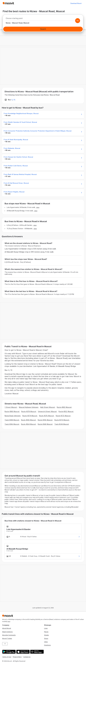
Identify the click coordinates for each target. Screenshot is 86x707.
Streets (46, 635)
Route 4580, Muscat (12, 411)
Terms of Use (6, 657)
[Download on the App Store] (22, 652)
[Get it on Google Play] (8, 652)
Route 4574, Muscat (29, 416)
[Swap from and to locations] (77, 20)
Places (46, 632)
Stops (46, 638)
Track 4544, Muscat (61, 424)
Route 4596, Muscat (45, 420)
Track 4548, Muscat (12, 420)
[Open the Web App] (36, 652)
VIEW (37, 207)
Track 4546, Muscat (12, 424)
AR (5, 643)
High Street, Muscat (47, 407)
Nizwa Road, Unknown (12, 416)
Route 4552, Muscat (66, 411)
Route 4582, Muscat (64, 407)
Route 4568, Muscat (45, 424)
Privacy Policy (17, 657)
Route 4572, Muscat (63, 416)
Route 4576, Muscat (46, 416)
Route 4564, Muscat (28, 424)
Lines (46, 628)
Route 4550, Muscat (28, 420)
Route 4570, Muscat (61, 420)
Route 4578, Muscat (28, 411)
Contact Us (26, 657)
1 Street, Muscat (11, 407)
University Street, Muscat (47, 411)
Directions (47, 645)
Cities (46, 642)
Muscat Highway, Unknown (28, 407)
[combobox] (43, 19)
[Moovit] (8, 3)
